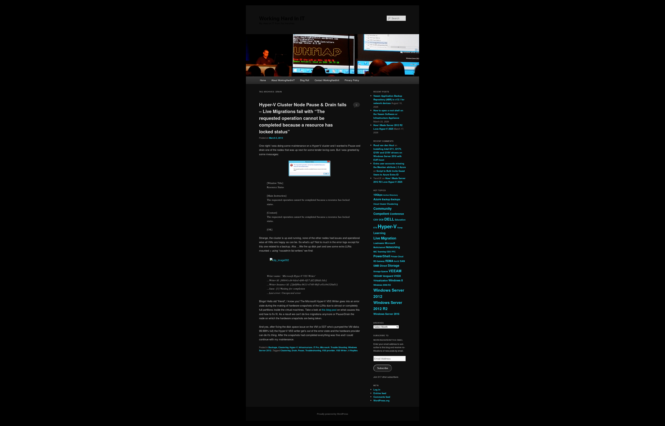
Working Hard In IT (282, 18)
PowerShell (381, 256)
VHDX (397, 276)
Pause (301, 350)
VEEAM (395, 270)
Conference (397, 214)
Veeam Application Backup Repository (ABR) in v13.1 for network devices (388, 99)
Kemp (400, 227)
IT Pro (316, 347)
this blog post (329, 309)
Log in (376, 389)
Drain (294, 350)
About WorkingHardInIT (283, 80)
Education (400, 219)
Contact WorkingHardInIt (327, 80)
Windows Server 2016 (386, 314)
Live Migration (384, 238)
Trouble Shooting (339, 347)
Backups (272, 347)
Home (263, 80)
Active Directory (390, 195)
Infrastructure (305, 347)
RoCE (396, 261)
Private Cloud (397, 256)
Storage (393, 265)
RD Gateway (379, 261)
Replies (353, 350)
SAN (402, 261)
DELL (389, 219)
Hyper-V (294, 347)
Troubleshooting (313, 350)
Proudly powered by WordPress (332, 413)
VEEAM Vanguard (383, 276)
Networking (393, 247)
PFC (394, 251)
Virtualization (380, 280)
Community (382, 208)
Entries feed (379, 393)
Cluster (383, 204)
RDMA (389, 261)
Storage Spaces (380, 271)
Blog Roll (304, 80)
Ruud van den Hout (383, 145)
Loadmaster (378, 243)
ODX (389, 251)
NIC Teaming (379, 251)
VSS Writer (341, 350)
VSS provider (328, 350)
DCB (381, 219)
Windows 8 (395, 280)
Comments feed (381, 396)
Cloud (376, 204)
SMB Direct (380, 266)
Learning (379, 233)
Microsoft (325, 347)
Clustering (283, 347)
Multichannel (379, 247)
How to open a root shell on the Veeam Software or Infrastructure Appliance (388, 114)
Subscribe (382, 368)
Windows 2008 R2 (382, 284)
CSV (375, 219)
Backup (386, 199)
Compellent (381, 214)
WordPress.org (381, 400)
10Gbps (378, 195)
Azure (377, 199)
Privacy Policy (352, 80)
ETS (375, 227)
